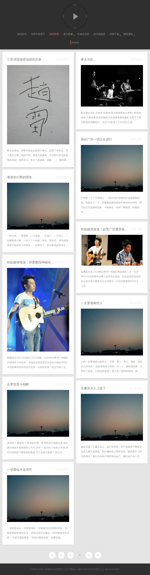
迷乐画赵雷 (99, 34)
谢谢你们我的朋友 (19, 177)
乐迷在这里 (83, 34)
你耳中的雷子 (38, 34)
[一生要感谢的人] (112, 332)
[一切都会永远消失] (38, 498)
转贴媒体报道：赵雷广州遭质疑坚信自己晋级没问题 (105, 229)
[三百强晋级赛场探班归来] (38, 104)
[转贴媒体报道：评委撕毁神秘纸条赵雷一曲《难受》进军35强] (38, 310)
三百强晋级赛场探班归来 (24, 59)
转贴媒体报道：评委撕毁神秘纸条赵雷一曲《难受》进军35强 (31, 262)
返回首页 (22, 34)
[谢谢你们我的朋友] (38, 206)
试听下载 (114, 34)
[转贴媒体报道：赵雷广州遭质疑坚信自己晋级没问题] (112, 250)
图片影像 (68, 34)
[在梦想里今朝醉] (38, 413)
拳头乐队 (87, 59)
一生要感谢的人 (92, 303)
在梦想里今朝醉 (18, 384)
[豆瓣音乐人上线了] (112, 417)
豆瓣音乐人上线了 (93, 388)
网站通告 (128, 34)
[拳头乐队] (112, 86)
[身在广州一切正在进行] (112, 168)
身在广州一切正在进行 (96, 139)
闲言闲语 (54, 34)
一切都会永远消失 (19, 469)
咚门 (117, 569)
